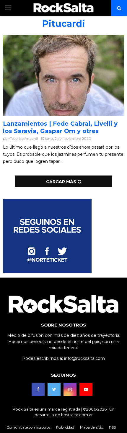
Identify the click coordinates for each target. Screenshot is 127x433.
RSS (112, 427)
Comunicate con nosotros (28, 427)
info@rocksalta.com (84, 358)
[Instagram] (70, 389)
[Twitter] (54, 389)
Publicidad (65, 427)
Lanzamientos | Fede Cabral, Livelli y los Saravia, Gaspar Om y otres (60, 127)
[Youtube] (85, 389)
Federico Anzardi (24, 138)
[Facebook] (38, 389)
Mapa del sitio (91, 427)
